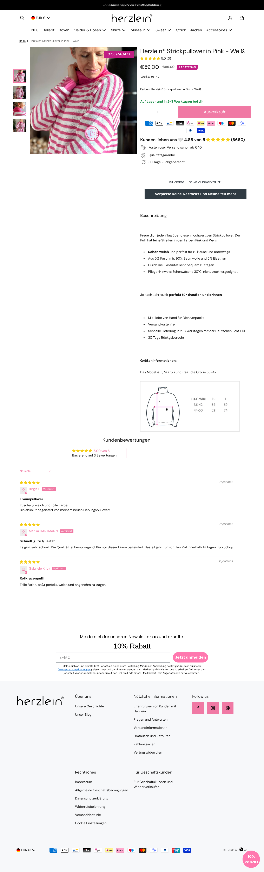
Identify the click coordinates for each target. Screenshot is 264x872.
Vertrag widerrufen (148, 752)
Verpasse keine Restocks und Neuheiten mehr (195, 194)
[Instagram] (213, 708)
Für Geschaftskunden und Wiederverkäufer (153, 784)
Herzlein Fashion (237, 850)
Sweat (161, 30)
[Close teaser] (241, 849)
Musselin (138, 30)
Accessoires (216, 30)
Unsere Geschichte (89, 706)
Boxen (64, 30)
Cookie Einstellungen (90, 823)
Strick (181, 30)
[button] (22, 18)
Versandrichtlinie (88, 815)
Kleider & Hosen (87, 30)
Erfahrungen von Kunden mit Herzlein (155, 708)
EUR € (40, 18)
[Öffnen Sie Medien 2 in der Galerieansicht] (19, 92)
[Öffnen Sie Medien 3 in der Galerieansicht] (19, 109)
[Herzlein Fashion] (132, 17)
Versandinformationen (150, 728)
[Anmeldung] (230, 18)
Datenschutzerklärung (91, 798)
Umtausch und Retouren (152, 736)
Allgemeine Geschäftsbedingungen (101, 790)
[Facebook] (198, 708)
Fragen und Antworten (150, 719)
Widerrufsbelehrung (90, 806)
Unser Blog (83, 714)
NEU (34, 30)
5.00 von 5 (102, 451)
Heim (22, 41)
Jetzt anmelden (190, 657)
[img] (30, 483)
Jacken (196, 30)
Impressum (83, 782)
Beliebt (48, 30)
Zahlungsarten (144, 744)
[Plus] (169, 112)
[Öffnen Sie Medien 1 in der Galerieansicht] (19, 76)
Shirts (116, 30)
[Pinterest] (227, 708)
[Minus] (146, 112)
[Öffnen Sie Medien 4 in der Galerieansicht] (19, 125)
